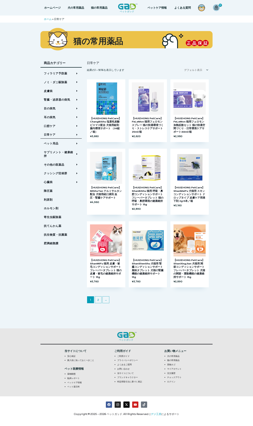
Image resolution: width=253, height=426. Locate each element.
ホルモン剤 (51, 208)
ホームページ (52, 7)
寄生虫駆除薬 (52, 217)
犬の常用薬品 (76, 7)
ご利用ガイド (123, 356)
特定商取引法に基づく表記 (129, 381)
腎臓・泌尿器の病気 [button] (57, 99)
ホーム (48, 19)
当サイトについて (125, 373)
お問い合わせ (123, 369)
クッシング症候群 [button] (55, 173)
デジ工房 (156, 414)
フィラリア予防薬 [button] (55, 73)
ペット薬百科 (73, 386)
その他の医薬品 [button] (54, 164)
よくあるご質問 (124, 364)
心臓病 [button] (48, 182)
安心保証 (71, 356)
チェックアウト (174, 377)
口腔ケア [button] (50, 126)
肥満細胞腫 (51, 243)
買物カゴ (171, 364)
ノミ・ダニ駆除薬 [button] (55, 82)
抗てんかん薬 (52, 226)
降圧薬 (48, 191)
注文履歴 (171, 373)
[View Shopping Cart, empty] (217, 8)
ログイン (171, 381)
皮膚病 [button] (48, 91)
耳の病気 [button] (50, 117)
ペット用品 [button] (51, 143)
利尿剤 (48, 199)
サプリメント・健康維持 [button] (58, 154)
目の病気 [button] (50, 108)
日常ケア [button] (50, 134)
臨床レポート (73, 378)
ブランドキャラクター (127, 377)
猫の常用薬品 (99, 7)
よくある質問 (182, 7)
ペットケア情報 (157, 7)
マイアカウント (174, 369)
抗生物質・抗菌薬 (55, 234)
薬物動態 (71, 374)
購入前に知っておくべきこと (80, 360)
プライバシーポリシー (127, 360)
